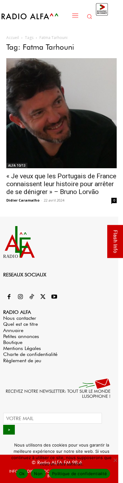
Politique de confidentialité (79, 473)
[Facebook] (9, 297)
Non (38, 473)
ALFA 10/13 (17, 165)
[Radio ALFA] (35, 16)
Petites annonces (21, 336)
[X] (43, 297)
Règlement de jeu (22, 361)
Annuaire (13, 330)
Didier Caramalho (22, 200)
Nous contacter (19, 318)
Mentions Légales (22, 348)
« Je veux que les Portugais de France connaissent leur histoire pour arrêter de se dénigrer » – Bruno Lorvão (61, 184)
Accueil (12, 37)
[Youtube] (54, 297)
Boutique (12, 342)
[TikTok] (31, 297)
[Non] (115, 460)
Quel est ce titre (20, 324)
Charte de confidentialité (30, 354)
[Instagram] (20, 297)
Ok (22, 473)
